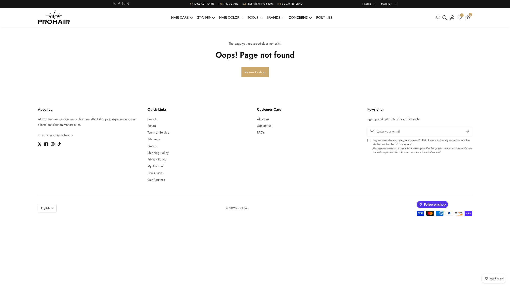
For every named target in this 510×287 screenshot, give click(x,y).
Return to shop (255, 72)
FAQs (260, 132)
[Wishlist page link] (438, 18)
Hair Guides (155, 173)
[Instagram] (123, 4)
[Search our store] (445, 17)
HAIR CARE (180, 17)
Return (151, 125)
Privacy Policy (156, 159)
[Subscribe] (467, 131)
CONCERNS (298, 17)
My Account (155, 166)
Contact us (264, 125)
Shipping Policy (158, 152)
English (45, 208)
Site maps (153, 139)
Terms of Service (158, 132)
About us (263, 119)
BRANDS (273, 17)
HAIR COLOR (229, 17)
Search (152, 119)
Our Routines (156, 179)
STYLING (204, 17)
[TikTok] (128, 4)
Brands (151, 146)
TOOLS (253, 17)
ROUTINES (324, 17)
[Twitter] (114, 4)
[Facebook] (119, 4)
